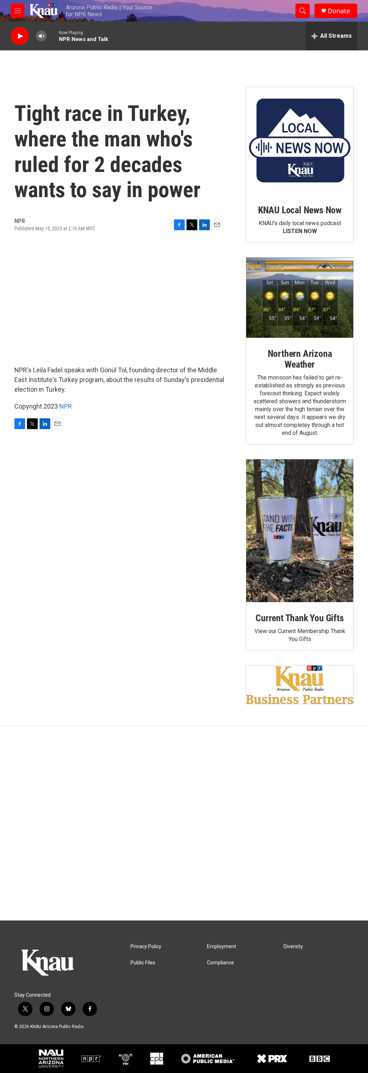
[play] (20, 36)
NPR (65, 406)
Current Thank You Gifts (300, 618)
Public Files (142, 962)
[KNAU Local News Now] (299, 140)
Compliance (220, 962)
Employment (221, 946)
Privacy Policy (145, 946)
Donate (339, 11)
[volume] (41, 36)
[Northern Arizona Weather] (299, 298)
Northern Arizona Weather (300, 359)
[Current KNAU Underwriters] (299, 684)
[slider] (53, 36)
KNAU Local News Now (299, 210)
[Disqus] (184, 823)
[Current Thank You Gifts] (299, 530)
